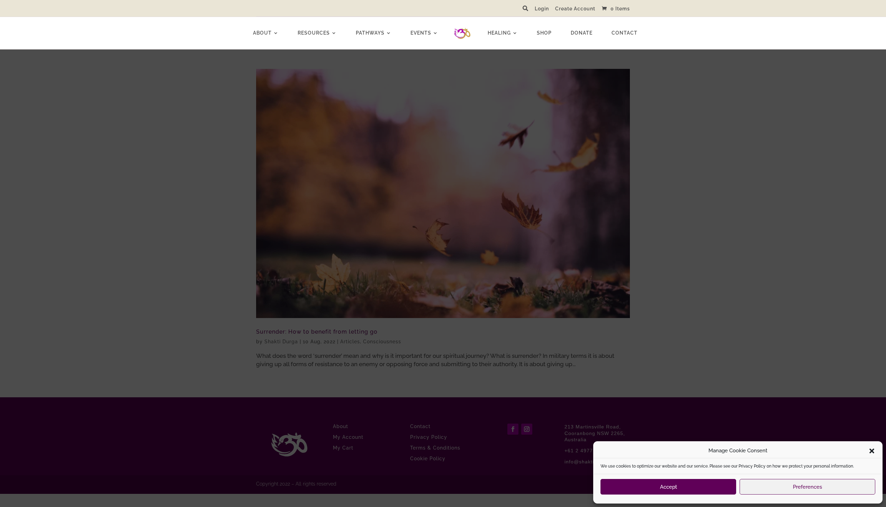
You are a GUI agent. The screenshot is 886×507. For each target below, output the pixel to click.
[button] (871, 450)
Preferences (807, 487)
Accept (668, 487)
